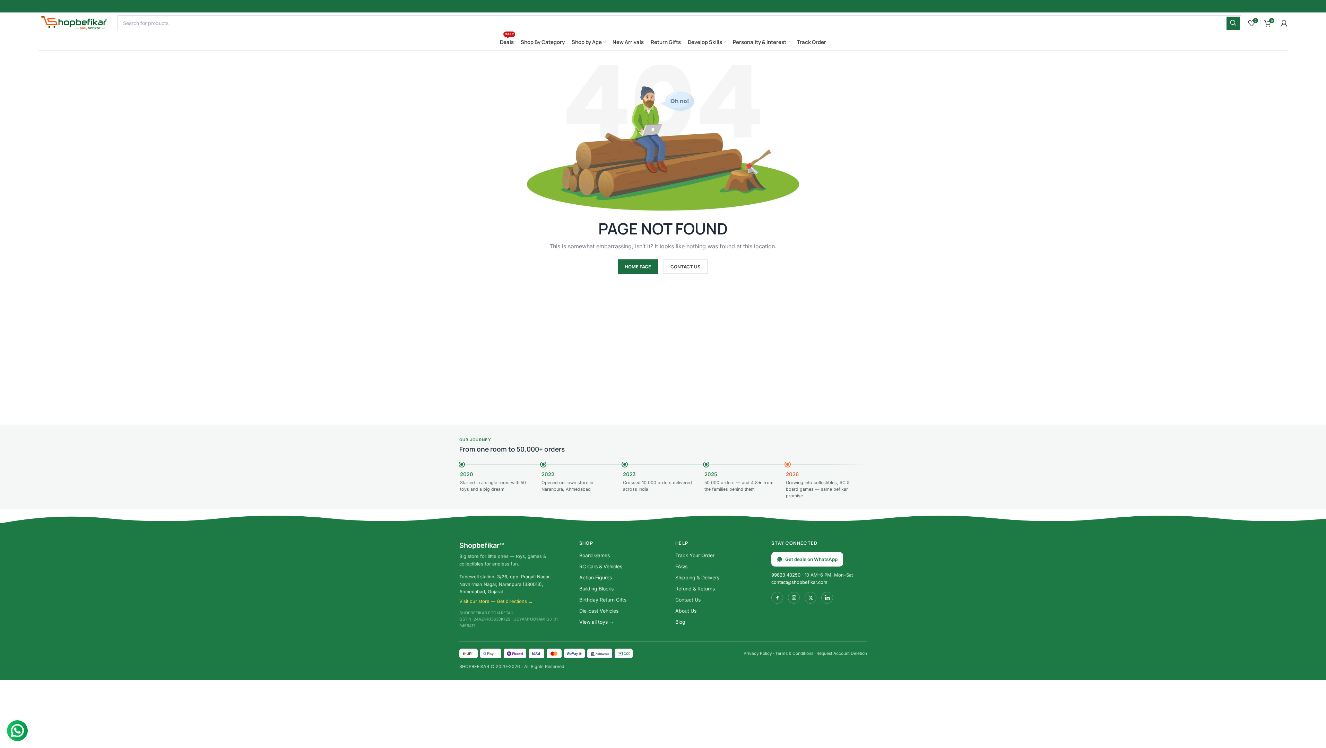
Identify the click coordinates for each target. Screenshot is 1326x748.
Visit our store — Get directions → (496, 601)
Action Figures (595, 577)
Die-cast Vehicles (598, 611)
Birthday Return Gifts (602, 600)
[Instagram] (794, 598)
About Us (685, 611)
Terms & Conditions (794, 653)
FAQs (681, 566)
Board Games (594, 555)
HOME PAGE (638, 266)
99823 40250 (785, 575)
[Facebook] (777, 598)
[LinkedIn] (827, 598)
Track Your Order (694, 555)
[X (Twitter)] (810, 598)
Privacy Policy (758, 653)
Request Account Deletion (841, 653)
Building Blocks (596, 588)
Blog (680, 622)
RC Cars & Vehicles (600, 566)
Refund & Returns (695, 588)
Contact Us (688, 600)
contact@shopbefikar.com (799, 582)
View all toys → (596, 622)
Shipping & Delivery (697, 577)
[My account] (1284, 23)
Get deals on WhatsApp (811, 559)
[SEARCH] (1233, 23)
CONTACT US (685, 266)
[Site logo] (74, 22)
